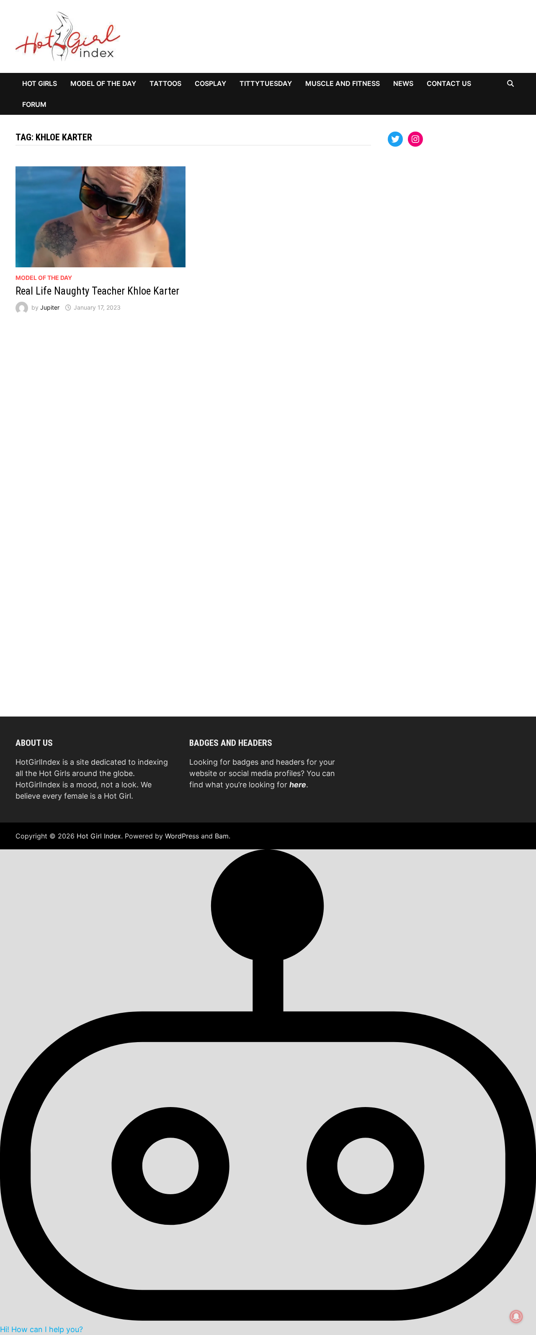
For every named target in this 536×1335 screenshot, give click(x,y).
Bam (222, 836)
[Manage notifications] (516, 1316)
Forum (34, 104)
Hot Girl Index (99, 836)
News (403, 83)
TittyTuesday (266, 83)
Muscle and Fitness (342, 83)
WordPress (182, 836)
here (297, 784)
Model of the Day (103, 83)
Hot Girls (39, 83)
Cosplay (210, 83)
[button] (268, 1091)
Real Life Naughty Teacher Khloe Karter (97, 291)
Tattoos (165, 83)
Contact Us (449, 83)
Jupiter (49, 307)
